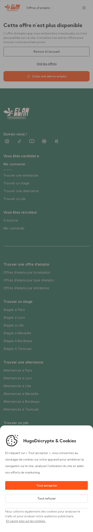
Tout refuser (46, 498)
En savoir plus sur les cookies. (26, 521)
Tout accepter (46, 485)
